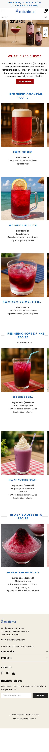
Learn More (25, 81)
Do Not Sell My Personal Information (17, 646)
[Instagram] (7, 673)
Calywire (32, 719)
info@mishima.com (16, 639)
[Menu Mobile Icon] (2, 11)
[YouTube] (13, 673)
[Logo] (25, 11)
